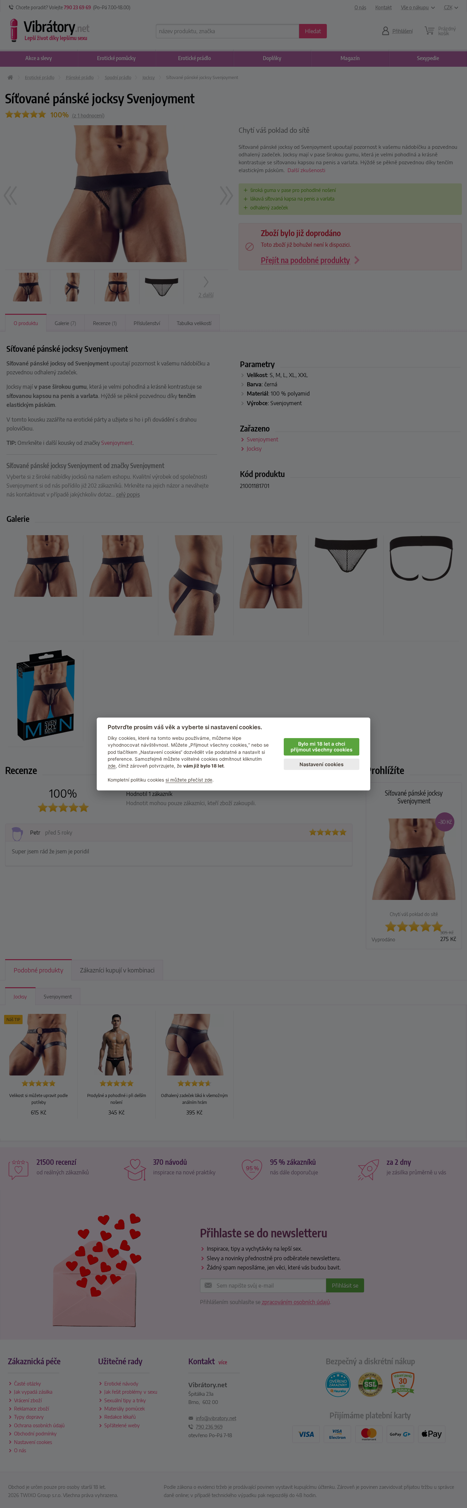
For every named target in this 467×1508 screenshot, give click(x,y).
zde (112, 766)
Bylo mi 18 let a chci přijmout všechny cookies (321, 746)
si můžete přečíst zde (188, 780)
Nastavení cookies (321, 764)
